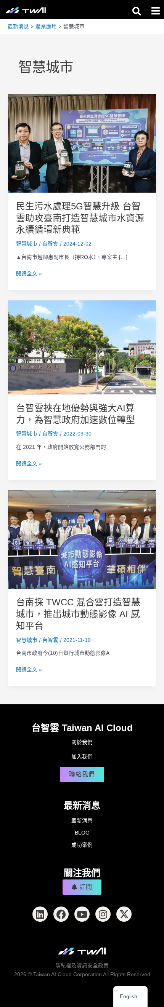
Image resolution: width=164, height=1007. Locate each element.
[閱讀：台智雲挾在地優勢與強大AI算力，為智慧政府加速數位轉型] (82, 347)
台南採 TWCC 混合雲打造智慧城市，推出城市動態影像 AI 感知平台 (78, 614)
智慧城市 (26, 244)
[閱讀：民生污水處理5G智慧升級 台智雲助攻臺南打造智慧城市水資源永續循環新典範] (82, 143)
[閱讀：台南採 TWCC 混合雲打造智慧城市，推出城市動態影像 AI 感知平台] (82, 539)
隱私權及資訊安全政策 (82, 966)
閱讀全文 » (29, 274)
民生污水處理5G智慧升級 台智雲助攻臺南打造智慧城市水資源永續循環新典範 (80, 218)
